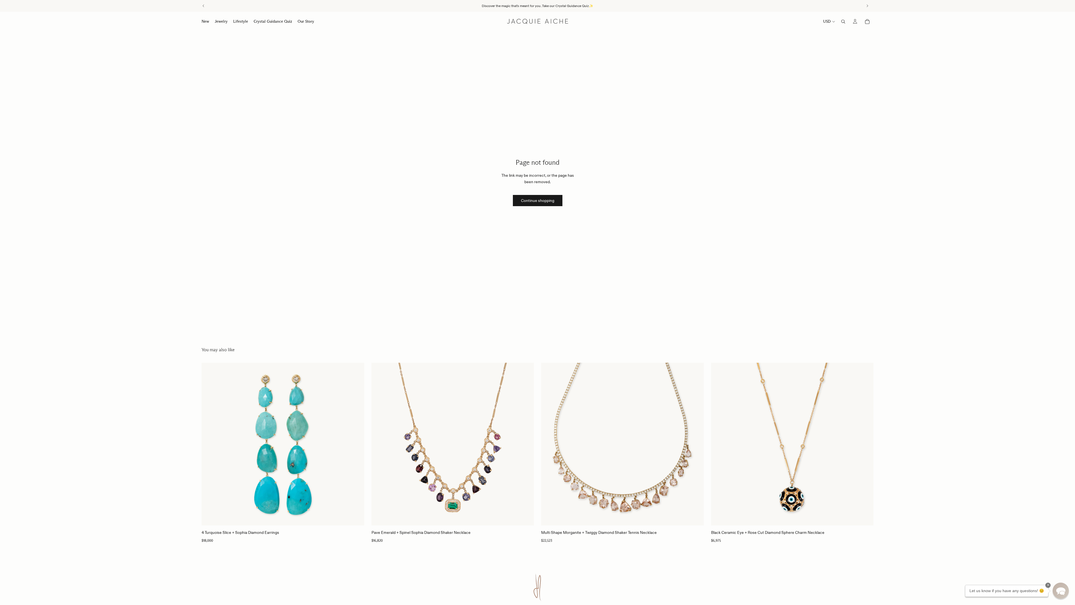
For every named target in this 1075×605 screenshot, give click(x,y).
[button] (1061, 591)
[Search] (843, 21)
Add (360, 516)
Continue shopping (537, 200)
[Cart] (867, 21)
